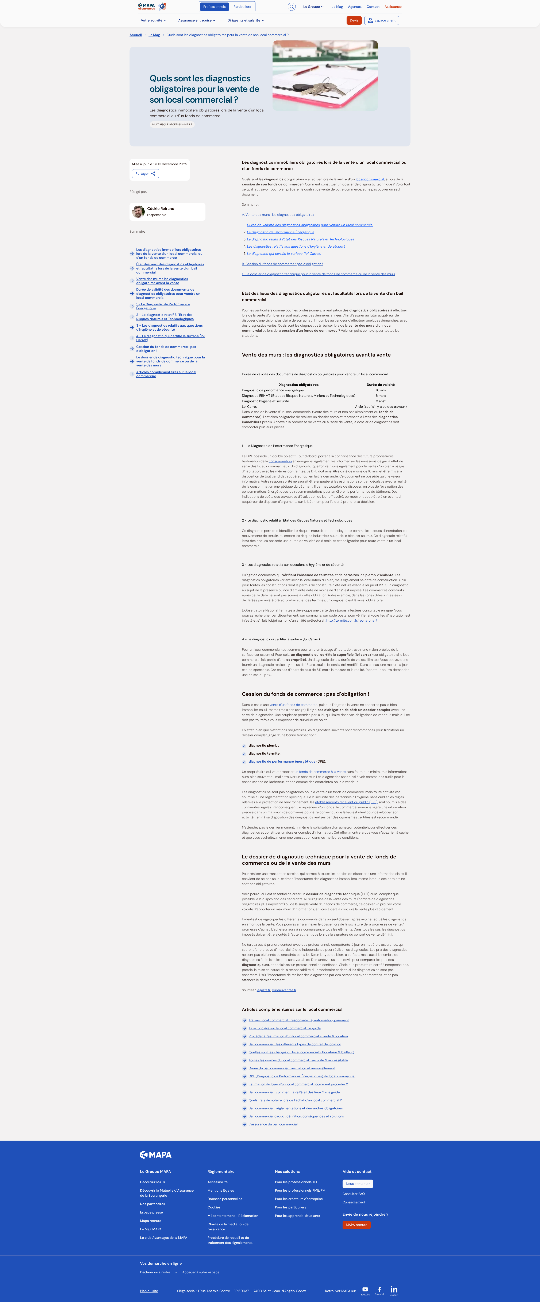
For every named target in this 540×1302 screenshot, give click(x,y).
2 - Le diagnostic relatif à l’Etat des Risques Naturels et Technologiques (165, 317)
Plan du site (149, 1291)
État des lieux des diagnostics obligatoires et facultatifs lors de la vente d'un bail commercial (170, 268)
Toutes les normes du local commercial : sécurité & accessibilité (298, 1060)
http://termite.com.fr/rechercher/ (351, 620)
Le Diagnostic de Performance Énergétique (280, 232)
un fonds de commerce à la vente (320, 772)
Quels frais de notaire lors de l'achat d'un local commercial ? (295, 1100)
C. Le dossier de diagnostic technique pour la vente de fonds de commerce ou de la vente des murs (318, 274)
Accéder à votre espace (200, 1272)
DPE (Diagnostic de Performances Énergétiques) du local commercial (302, 1076)
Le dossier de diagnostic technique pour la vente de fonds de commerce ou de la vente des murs (170, 361)
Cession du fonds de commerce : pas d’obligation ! (166, 349)
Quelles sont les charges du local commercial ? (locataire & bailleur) (301, 1052)
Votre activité (151, 20)
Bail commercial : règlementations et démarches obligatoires (296, 1108)
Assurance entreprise (195, 20)
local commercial (370, 179)
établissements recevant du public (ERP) (346, 802)
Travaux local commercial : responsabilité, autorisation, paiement (299, 1020)
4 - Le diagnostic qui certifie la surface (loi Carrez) (170, 338)
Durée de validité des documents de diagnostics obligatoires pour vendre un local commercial (168, 293)
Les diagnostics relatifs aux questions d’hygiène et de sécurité (296, 246)
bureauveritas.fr (284, 990)
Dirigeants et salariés (244, 20)
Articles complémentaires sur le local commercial (166, 374)
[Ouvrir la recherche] (292, 7)
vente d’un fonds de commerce (293, 705)
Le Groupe (311, 6)
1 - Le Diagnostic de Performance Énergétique (163, 306)
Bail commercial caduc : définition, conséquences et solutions (296, 1116)
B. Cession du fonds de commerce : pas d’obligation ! (282, 264)
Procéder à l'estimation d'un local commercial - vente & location (298, 1036)
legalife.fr (263, 990)
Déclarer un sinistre (155, 1272)
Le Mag (154, 35)
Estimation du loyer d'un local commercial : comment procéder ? (298, 1084)
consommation (280, 461)
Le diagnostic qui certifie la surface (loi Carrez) (284, 253)
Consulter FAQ (354, 1194)
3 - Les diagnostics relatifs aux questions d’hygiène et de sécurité (169, 327)
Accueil (136, 35)
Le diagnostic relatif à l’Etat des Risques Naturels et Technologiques (300, 239)
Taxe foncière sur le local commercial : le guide (285, 1028)
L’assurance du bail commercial (273, 1124)
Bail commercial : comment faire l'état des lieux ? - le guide (294, 1092)
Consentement (354, 1202)
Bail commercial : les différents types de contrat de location (295, 1044)
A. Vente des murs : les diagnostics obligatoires (278, 214)
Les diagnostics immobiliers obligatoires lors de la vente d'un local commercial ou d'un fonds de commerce (169, 254)
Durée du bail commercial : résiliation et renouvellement (292, 1068)
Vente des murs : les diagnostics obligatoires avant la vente (162, 281)
